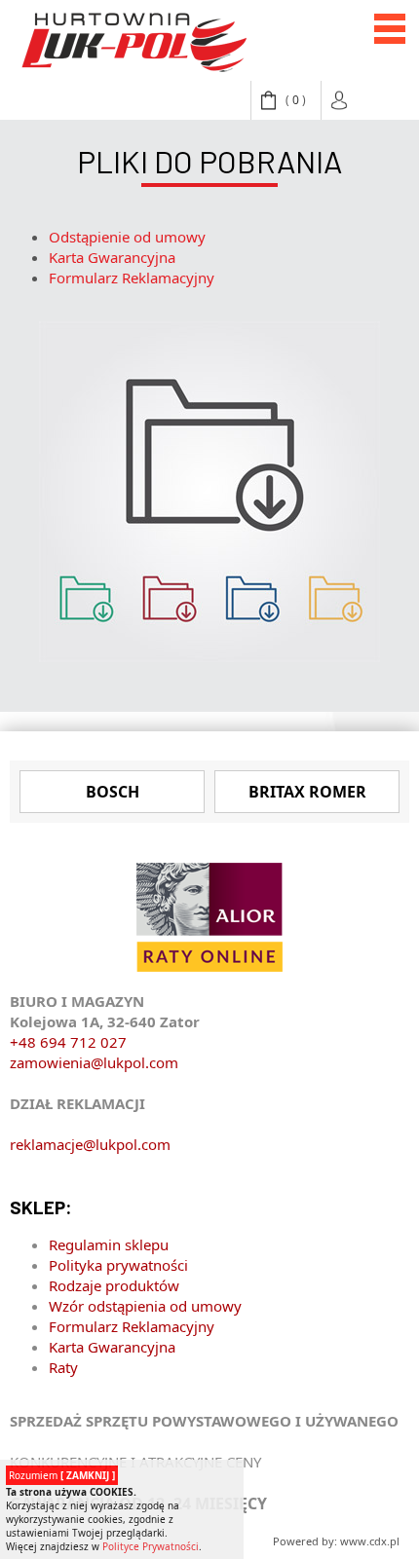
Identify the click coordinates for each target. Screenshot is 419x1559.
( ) (296, 100)
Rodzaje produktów (114, 1285)
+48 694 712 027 (68, 1042)
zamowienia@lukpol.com (94, 1062)
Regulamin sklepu (109, 1244)
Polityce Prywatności (150, 1546)
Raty (63, 1367)
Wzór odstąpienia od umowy (145, 1306)
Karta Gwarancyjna (112, 257)
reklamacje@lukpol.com (90, 1144)
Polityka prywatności (118, 1265)
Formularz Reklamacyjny (131, 277)
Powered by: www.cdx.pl (336, 1541)
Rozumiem (62, 1475)
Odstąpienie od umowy (127, 236)
